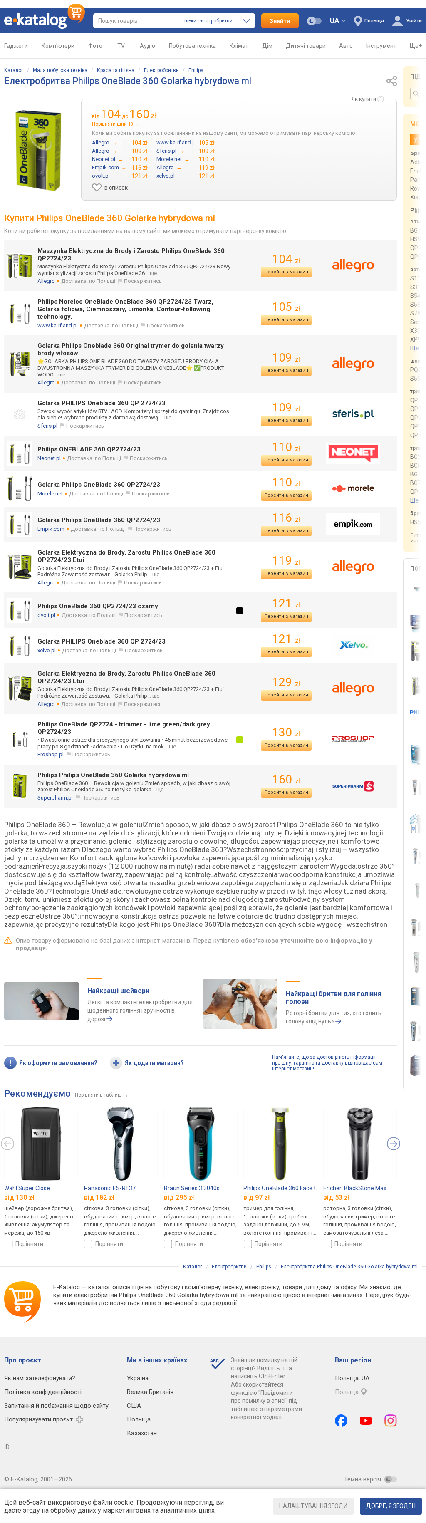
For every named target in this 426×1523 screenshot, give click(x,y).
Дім (267, 45)
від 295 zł (179, 1197)
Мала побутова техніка (60, 70)
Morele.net (50, 493)
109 (286, 357)
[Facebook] (341, 1420)
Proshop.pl (50, 754)
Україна (138, 1378)
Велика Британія (150, 1392)
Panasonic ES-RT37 (110, 1188)
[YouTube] (366, 1421)
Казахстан (142, 1433)
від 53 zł (336, 1197)
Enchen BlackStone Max (354, 1188)
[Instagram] (390, 1420)
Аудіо (147, 45)
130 (286, 732)
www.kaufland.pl (57, 325)
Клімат (239, 45)
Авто (346, 45)
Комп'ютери (58, 45)
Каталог (13, 70)
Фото (95, 45)
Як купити (364, 99)
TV (121, 45)
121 (286, 603)
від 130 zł (19, 1197)
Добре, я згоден (391, 1506)
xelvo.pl (46, 650)
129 (286, 682)
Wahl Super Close (27, 1188)
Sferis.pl (47, 426)
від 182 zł (99, 1197)
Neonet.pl (49, 458)
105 (286, 307)
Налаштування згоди (313, 1506)
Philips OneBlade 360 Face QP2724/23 (293, 1188)
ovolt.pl (46, 615)
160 (286, 779)
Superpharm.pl (55, 798)
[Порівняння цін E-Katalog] (44, 20)
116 (286, 518)
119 (286, 560)
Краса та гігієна (115, 70)
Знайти (280, 20)
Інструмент (381, 45)
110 (286, 447)
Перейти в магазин (286, 272)
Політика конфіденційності (43, 1392)
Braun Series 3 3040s (192, 1188)
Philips (195, 70)
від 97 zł (256, 1197)
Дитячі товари (306, 45)
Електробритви (161, 70)
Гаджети (16, 45)
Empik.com (50, 529)
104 (286, 259)
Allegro (46, 281)
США (134, 1405)
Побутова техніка (192, 45)
